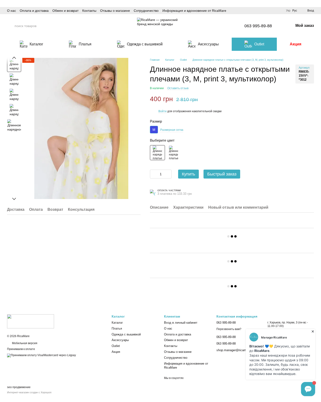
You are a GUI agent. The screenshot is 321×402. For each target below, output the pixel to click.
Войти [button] (162, 111)
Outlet (259, 44)
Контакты (89, 10)
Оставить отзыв (177, 88)
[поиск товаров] (11, 26)
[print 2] (173, 152)
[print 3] (157, 152)
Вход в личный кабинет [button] (180, 322)
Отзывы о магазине (115, 10)
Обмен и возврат (65, 10)
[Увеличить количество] (168, 174)
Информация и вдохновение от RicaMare (194, 10)
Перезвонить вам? (228, 329)
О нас (11, 10)
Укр (288, 10)
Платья (85, 44)
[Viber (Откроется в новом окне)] (233, 26)
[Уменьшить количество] (153, 174)
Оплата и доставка (34, 10)
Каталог (36, 44)
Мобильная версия (24, 343)
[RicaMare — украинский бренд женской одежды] (30, 321)
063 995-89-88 (258, 26)
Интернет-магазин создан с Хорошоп (29, 392)
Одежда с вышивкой (145, 44)
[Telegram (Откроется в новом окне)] (226, 26)
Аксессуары (208, 44)
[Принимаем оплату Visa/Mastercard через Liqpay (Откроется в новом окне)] (41, 355)
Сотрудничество (146, 10)
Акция (295, 44)
